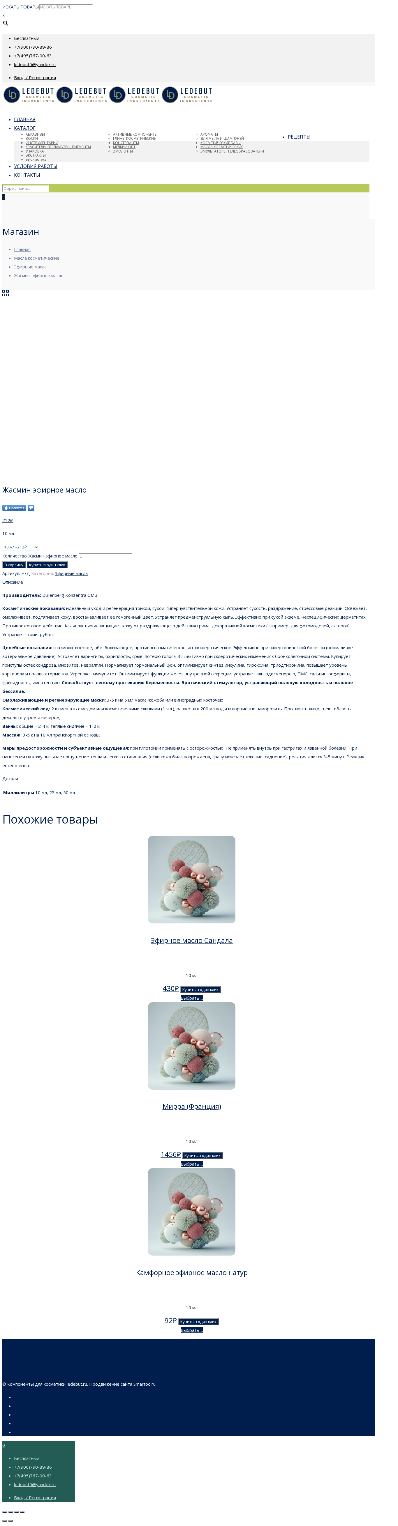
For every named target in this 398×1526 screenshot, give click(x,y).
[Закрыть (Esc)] (4, 1512)
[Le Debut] (107, 102)
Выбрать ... (192, 998)
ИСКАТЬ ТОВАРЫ (20, 7)
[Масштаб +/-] (22, 1512)
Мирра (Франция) (192, 1106)
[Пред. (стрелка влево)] (4, 1521)
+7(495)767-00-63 (33, 56)
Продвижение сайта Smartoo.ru (122, 1384)
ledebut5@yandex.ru (35, 64)
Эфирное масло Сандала (192, 940)
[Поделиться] (10, 1512)
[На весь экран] (16, 1512)
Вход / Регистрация (35, 77)
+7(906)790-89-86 (33, 47)
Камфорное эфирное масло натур (192, 1272)
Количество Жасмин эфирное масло (40, 556)
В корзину (14, 564)
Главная (22, 249)
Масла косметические (36, 258)
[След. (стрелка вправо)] (10, 1521)
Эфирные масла (30, 267)
